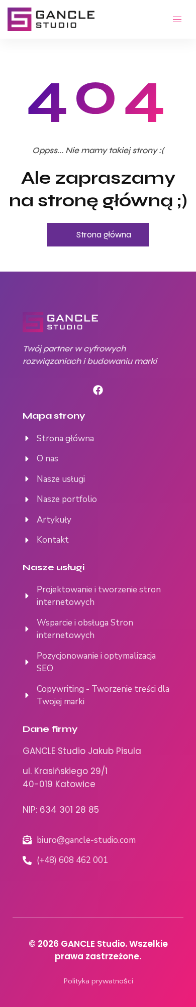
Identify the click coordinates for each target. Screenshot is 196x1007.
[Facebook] (98, 390)
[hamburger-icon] (177, 19)
